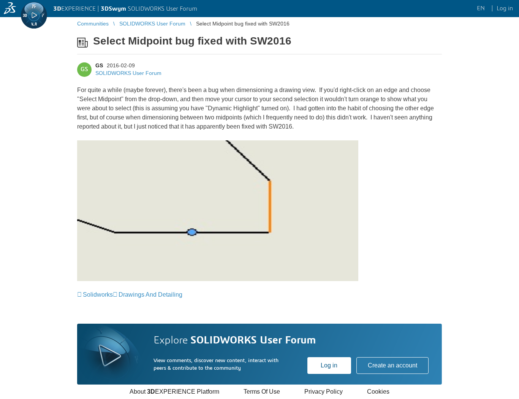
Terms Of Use (262, 391)
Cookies (378, 391)
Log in (329, 365)
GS (99, 65)
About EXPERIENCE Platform (174, 391)
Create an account (392, 365)
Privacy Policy (323, 391)
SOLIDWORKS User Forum (128, 73)
